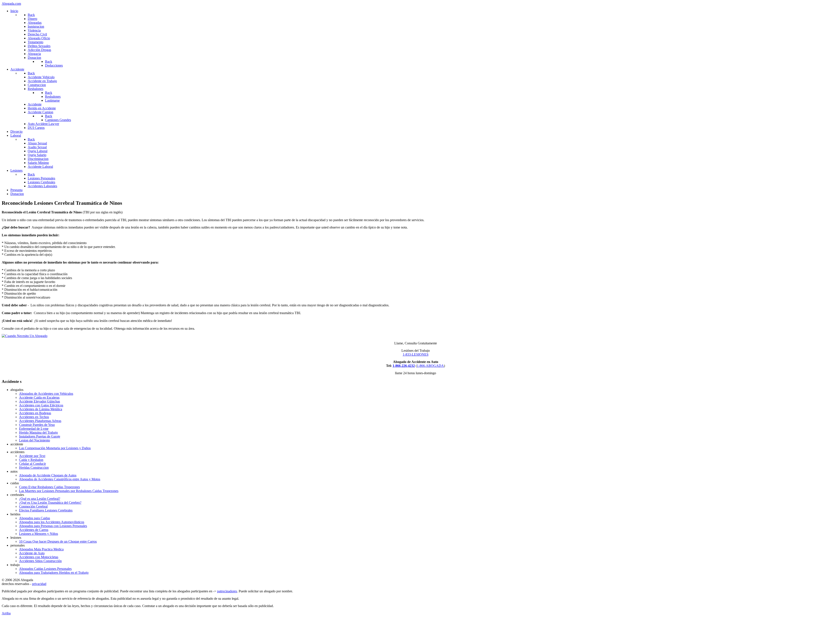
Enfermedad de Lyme (33, 428)
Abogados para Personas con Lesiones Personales (53, 526)
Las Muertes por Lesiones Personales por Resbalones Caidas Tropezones (68, 491)
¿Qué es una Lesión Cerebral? (39, 498)
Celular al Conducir (32, 463)
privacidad (39, 584)
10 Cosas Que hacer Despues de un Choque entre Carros (58, 541)
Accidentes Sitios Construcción (40, 561)
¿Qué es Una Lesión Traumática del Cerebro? (50, 502)
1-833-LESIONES (415, 354)
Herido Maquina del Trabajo (38, 432)
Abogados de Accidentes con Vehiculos (46, 393)
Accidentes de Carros (33, 530)
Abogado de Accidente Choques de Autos (47, 475)
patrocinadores (227, 591)
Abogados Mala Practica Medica (41, 549)
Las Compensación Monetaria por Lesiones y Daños (55, 448)
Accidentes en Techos (34, 417)
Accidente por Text (32, 456)
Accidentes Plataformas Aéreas (40, 421)
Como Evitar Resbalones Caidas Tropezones (49, 487)
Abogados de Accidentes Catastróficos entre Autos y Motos (59, 479)
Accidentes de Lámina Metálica (40, 409)
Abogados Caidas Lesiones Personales (45, 569)
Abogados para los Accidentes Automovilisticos (51, 522)
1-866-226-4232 (404, 366)
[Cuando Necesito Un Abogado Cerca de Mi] (24, 336)
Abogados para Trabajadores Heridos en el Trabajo (54, 572)
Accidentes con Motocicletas (38, 557)
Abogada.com (11, 3)
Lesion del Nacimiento (34, 440)
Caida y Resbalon (31, 460)
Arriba (6, 613)
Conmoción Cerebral (33, 506)
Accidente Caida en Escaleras (39, 397)
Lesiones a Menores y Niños (38, 533)
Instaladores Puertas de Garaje (39, 436)
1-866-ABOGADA (430, 366)
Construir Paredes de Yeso (37, 425)
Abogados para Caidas (34, 518)
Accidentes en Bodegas (35, 413)
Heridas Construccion (34, 467)
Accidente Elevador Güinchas (39, 401)
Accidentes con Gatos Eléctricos (41, 405)
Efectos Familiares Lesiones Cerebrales (45, 510)
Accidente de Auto (32, 553)
